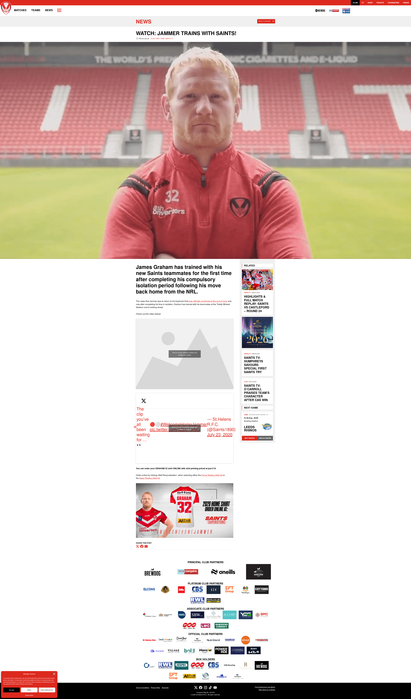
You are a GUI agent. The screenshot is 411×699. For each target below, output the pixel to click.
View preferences (47, 690)
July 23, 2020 (219, 434)
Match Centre (265, 438)
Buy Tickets (250, 438)
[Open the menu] (59, 10)
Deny (29, 690)
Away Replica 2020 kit (149, 478)
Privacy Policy (29, 695)
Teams (35, 10)
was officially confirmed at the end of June (208, 301)
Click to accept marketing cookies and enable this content (184, 428)
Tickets (380, 2)
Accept (11, 690)
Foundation (393, 2)
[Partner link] (152, 572)
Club (355, 2)
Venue (406, 2)
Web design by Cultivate (267, 690)
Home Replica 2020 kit (212, 475)
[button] (54, 674)
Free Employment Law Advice (265, 687)
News (49, 10)
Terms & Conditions (142, 687)
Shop (370, 2)
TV (363, 2)
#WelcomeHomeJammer (183, 424)
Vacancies (165, 687)
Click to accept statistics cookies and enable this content (184, 354)
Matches (20, 10)
